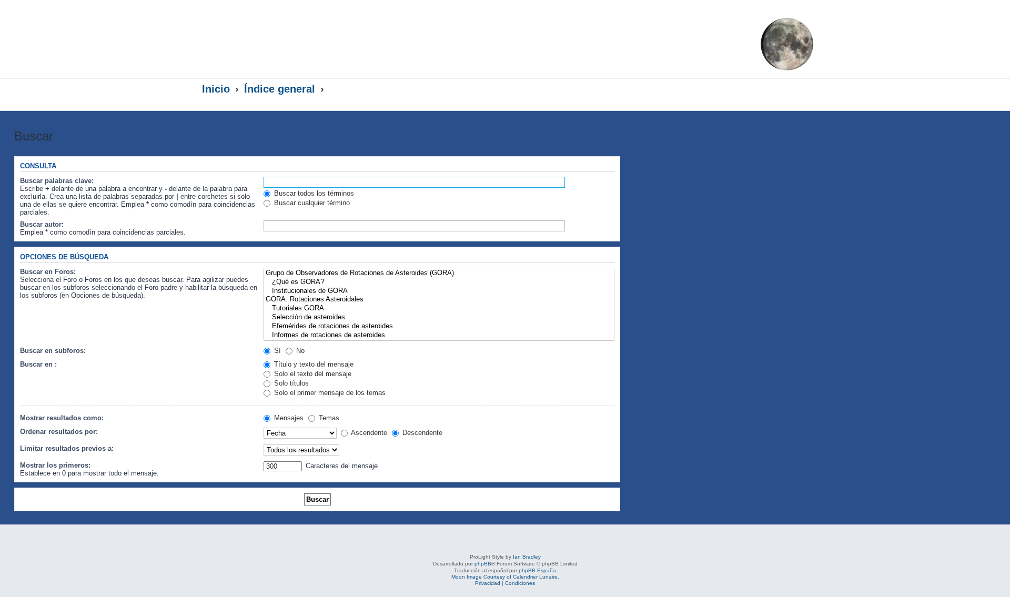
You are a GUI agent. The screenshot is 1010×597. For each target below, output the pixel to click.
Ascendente (368, 433)
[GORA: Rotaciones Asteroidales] (439, 299)
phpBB (482, 563)
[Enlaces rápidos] (786, 89)
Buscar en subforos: (53, 351)
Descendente (421, 433)
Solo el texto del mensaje (311, 374)
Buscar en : (38, 364)
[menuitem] (727, 24)
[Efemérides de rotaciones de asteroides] (439, 326)
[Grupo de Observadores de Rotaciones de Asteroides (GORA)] (439, 273)
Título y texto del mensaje (313, 364)
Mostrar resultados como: (62, 418)
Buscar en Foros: (48, 272)
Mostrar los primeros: (55, 465)
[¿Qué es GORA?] (439, 282)
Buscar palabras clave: (57, 181)
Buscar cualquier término (311, 203)
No (299, 351)
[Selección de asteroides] (439, 317)
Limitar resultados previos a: (67, 448)
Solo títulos (290, 383)
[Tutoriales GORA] (439, 308)
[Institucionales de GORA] (439, 291)
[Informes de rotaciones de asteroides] (439, 335)
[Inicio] (304, 35)
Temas (328, 418)
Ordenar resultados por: (59, 432)
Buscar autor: (42, 224)
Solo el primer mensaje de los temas (329, 393)
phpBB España (537, 570)
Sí (276, 351)
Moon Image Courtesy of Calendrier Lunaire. (505, 577)
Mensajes (288, 418)
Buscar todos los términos (313, 193)
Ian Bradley (527, 557)
